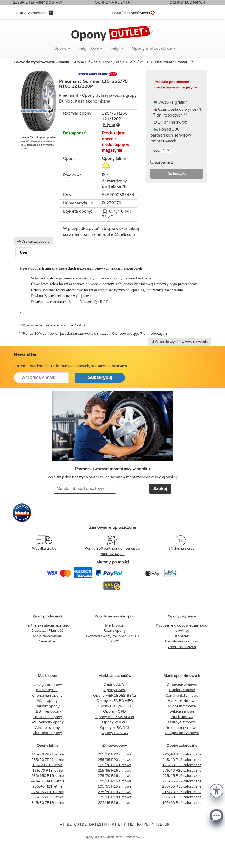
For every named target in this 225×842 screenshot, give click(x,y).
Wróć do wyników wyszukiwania (42, 62)
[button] (216, 790)
